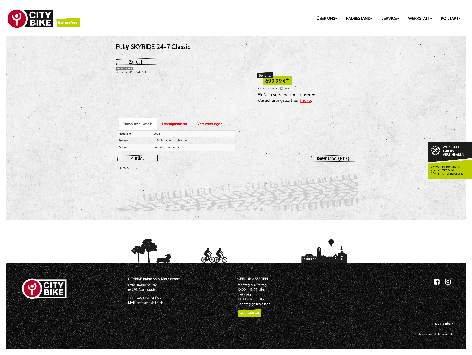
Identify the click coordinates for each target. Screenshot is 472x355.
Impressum (426, 334)
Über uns (326, 19)
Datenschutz (445, 334)
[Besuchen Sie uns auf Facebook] (436, 281)
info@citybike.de (151, 303)
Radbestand (358, 19)
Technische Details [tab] (137, 124)
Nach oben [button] (444, 323)
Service (389, 19)
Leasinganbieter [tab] (174, 124)
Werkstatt (419, 19)
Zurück (136, 62)
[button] (68, 18)
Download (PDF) (333, 158)
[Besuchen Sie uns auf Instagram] (448, 281)
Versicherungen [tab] (209, 124)
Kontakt (450, 19)
